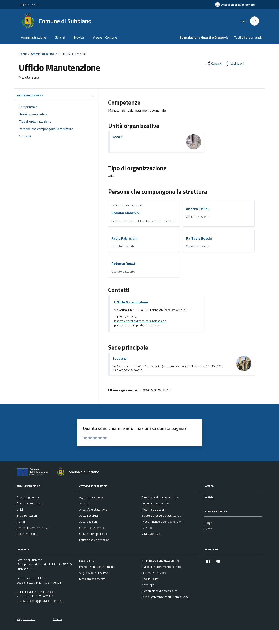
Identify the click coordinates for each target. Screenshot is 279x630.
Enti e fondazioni (27, 515)
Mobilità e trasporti (154, 509)
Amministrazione (33, 37)
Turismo (147, 527)
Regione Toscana (29, 4)
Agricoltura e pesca (91, 497)
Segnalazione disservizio (94, 572)
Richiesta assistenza (92, 578)
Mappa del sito (26, 619)
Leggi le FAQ (87, 560)
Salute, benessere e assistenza (161, 515)
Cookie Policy (150, 578)
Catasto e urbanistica (92, 527)
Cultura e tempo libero (93, 533)
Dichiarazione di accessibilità (159, 591)
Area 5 (117, 136)
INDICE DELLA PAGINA (30, 95)
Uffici (20, 509)
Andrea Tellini (197, 208)
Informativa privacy (154, 572)
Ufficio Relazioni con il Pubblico (36, 591)
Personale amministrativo (33, 527)
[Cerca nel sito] (254, 21)
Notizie (208, 497)
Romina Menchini (125, 213)
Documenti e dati (27, 533)
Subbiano (120, 358)
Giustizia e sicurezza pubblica (160, 497)
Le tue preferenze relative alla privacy (165, 597)
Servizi (60, 37)
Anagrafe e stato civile (93, 509)
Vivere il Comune (105, 37)
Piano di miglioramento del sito (161, 566)
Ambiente (85, 503)
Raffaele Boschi (199, 238)
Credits (57, 619)
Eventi (208, 528)
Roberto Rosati (123, 263)
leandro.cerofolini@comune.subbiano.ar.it (140, 321)
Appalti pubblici (88, 515)
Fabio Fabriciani (124, 238)
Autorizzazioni (88, 521)
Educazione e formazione (95, 539)
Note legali (148, 584)
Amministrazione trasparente (160, 560)
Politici (21, 521)
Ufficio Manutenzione (131, 302)
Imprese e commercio (155, 503)
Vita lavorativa (151, 533)
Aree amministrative (29, 503)
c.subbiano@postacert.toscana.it (44, 600)
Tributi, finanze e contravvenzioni (162, 521)
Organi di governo (28, 497)
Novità (79, 37)
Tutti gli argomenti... (248, 37)
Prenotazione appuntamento (97, 566)
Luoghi (208, 522)
